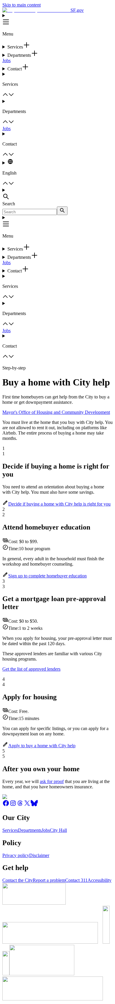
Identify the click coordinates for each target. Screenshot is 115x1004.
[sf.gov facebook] (5, 805)
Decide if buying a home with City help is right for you (59, 503)
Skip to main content (21, 4)
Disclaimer (39, 855)
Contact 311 (76, 880)
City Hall (58, 830)
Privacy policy (15, 855)
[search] (62, 210)
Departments (30, 830)
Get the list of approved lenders (31, 669)
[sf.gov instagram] (13, 805)
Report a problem (49, 880)
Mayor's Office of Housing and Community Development (56, 412)
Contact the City (17, 880)
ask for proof (52, 781)
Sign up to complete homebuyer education (47, 575)
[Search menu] (57, 194)
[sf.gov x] (27, 805)
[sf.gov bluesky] (34, 805)
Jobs (6, 60)
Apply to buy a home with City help (41, 745)
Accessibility (99, 880)
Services (10, 830)
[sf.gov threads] (20, 805)
